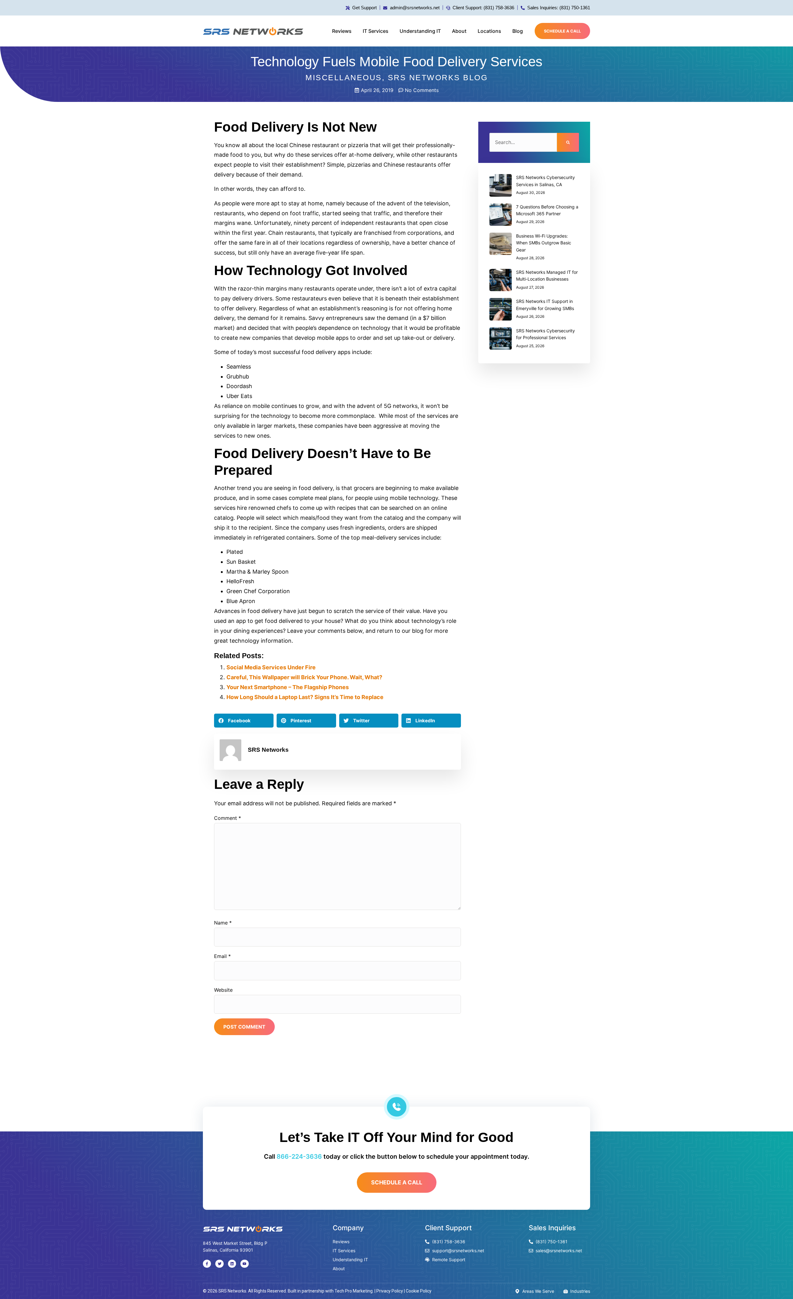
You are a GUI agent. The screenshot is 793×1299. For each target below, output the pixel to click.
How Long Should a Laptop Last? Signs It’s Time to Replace (304, 697)
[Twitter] (219, 1264)
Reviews (342, 31)
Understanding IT (420, 31)
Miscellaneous (343, 77)
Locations (489, 31)
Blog (517, 31)
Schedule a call (562, 31)
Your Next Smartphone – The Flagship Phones (287, 687)
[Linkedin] (232, 1264)
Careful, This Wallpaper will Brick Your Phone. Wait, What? (304, 677)
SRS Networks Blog (438, 77)
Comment (227, 818)
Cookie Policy (419, 1290)
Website (223, 990)
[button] (244, 721)
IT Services (375, 31)
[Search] (568, 142)
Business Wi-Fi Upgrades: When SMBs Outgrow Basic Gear (543, 242)
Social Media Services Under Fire (271, 667)
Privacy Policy (389, 1290)
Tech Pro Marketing (354, 1290)
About (459, 31)
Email (222, 956)
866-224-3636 (299, 1156)
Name (223, 923)
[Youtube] (244, 1264)
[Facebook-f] (207, 1264)
